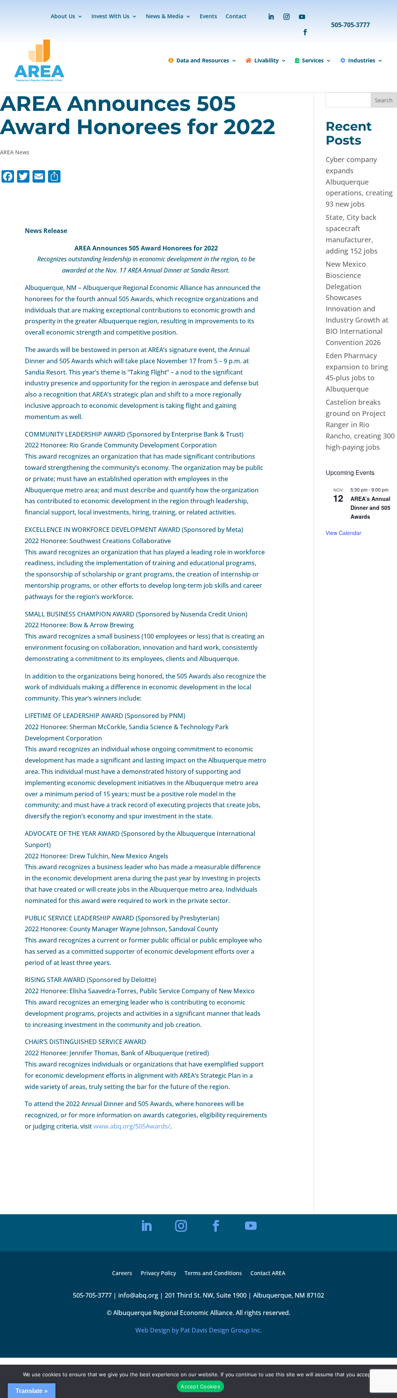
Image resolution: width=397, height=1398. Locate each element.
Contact (236, 17)
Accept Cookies (200, 1386)
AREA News (14, 152)
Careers (122, 1273)
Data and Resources (202, 60)
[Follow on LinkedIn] (271, 16)
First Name (132, 1197)
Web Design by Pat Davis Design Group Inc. (198, 1330)
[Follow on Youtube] (302, 16)
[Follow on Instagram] (286, 16)
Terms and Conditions (213, 1273)
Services (313, 60)
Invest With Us (110, 17)
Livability (266, 60)
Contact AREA (267, 1273)
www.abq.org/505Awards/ (131, 1126)
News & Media (164, 17)
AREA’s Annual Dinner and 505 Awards (370, 507)
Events (208, 17)
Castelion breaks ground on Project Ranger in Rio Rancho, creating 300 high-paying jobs (360, 424)
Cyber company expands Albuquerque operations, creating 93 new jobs (359, 182)
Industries (361, 60)
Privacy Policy (158, 1273)
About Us (63, 17)
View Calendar (343, 533)
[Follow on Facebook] (301, 32)
